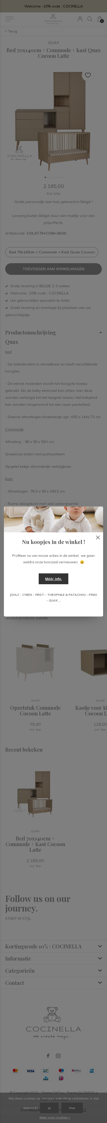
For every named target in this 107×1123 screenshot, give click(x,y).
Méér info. (53, 579)
